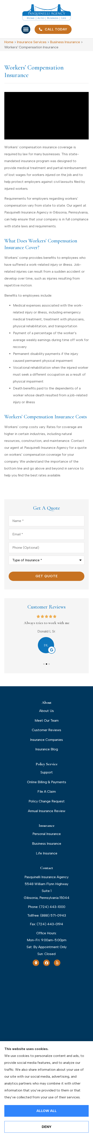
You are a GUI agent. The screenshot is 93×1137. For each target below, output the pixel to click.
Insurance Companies (46, 740)
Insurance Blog (46, 749)
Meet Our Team (47, 720)
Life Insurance (46, 853)
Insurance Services (31, 42)
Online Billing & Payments (46, 782)
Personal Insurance (46, 834)
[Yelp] (57, 963)
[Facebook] (46, 963)
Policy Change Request (47, 801)
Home (8, 42)
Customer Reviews (46, 730)
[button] (25, 29)
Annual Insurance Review (46, 811)
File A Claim (46, 791)
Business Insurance (65, 42)
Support (46, 772)
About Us (46, 711)
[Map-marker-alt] (36, 963)
